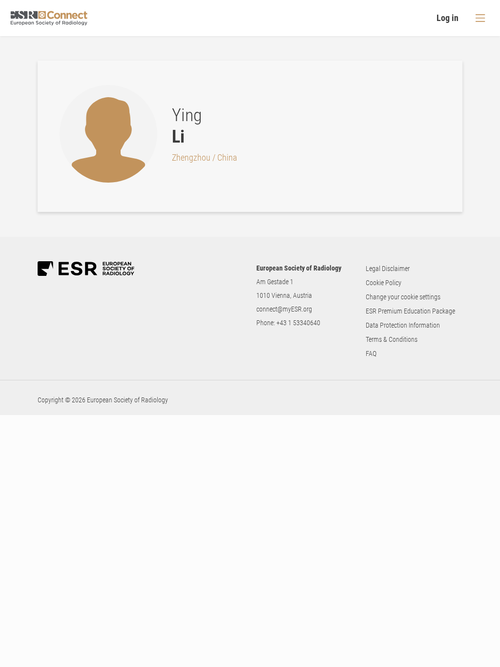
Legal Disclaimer (388, 268)
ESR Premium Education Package (410, 311)
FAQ (371, 353)
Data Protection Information (403, 325)
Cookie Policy (383, 283)
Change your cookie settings (403, 297)
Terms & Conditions (391, 339)
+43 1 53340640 (298, 323)
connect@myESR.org (284, 309)
